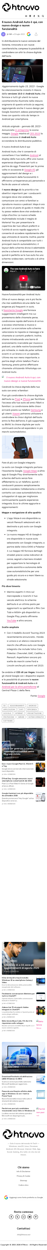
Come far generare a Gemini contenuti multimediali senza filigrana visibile (19, 751)
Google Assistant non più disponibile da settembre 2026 (17, 794)
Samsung (36, 409)
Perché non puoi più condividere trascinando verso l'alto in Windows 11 (18, 1109)
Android (34, 155)
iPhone (26, 399)
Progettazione (34, 713)
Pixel (17, 399)
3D (4, 706)
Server (21, 717)
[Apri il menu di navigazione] (26, 16)
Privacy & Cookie (23, 1176)
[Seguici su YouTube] (29, 1217)
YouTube (11, 620)
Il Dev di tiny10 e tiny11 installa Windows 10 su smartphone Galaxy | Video (17, 980)
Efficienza (32, 709)
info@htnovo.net (23, 1234)
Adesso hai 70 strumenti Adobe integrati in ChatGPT (15, 1008)
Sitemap (23, 1180)
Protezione (8, 717)
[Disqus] (23, 840)
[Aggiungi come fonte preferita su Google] (29, 34)
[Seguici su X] (38, 16)
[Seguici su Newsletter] (23, 1217)
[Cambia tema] (30, 16)
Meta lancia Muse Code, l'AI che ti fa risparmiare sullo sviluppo (17, 1022)
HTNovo (24, 1245)
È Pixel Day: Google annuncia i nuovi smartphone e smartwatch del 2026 (17, 779)
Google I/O (29, 169)
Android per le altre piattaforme (19, 686)
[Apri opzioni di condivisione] (36, 34)
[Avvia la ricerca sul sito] (43, 16)
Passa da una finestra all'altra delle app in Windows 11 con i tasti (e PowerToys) (17, 1093)
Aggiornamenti (17, 706)
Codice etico (23, 1185)
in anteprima (22, 129)
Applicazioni (9, 709)
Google (14, 133)
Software (8, 721)
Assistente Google (13, 310)
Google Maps (30, 470)
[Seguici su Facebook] (34, 16)
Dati (21, 709)
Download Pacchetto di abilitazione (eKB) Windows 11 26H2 (17, 1077)
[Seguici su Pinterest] (36, 1217)
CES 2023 (35, 133)
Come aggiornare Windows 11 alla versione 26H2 (22, 1065)
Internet (19, 713)
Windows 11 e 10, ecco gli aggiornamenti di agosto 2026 (21, 966)
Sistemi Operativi (36, 717)
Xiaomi (16, 413)
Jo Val (9, 34)
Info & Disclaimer (23, 1171)
